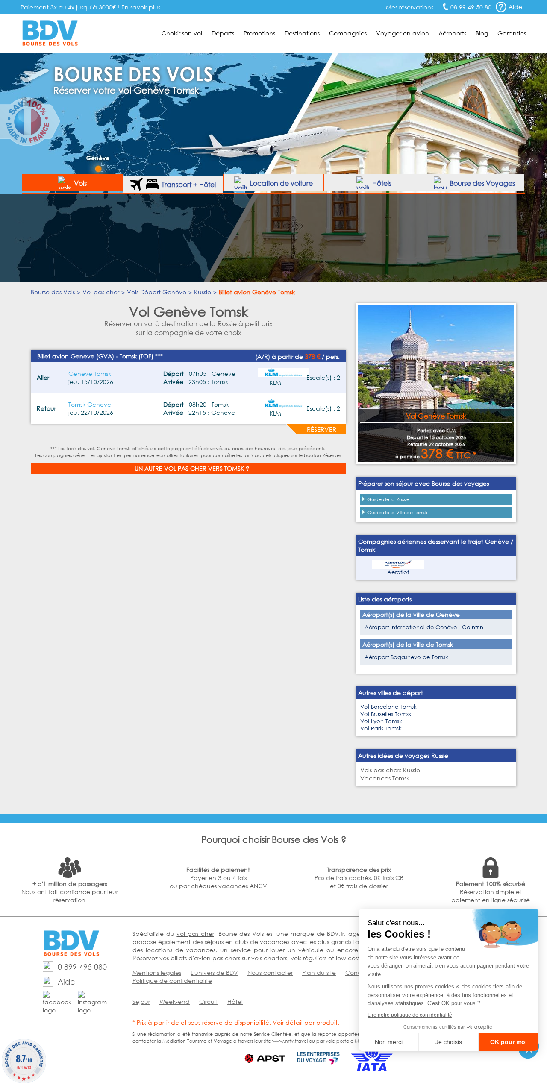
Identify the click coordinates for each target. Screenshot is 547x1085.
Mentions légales (156, 972)
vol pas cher (195, 934)
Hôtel (235, 1001)
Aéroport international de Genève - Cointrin (424, 627)
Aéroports (452, 33)
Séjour (141, 1001)
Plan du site (319, 972)
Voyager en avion (402, 33)
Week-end (174, 1001)
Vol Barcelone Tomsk (388, 706)
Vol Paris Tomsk (381, 728)
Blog (482, 33)
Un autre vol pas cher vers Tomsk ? (192, 468)
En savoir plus (140, 7)
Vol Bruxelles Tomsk (386, 714)
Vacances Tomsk (384, 778)
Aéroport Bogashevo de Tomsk (406, 657)
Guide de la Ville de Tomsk (397, 512)
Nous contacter (270, 972)
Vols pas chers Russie (390, 770)
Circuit (208, 1001)
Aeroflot (398, 572)
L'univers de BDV (214, 972)
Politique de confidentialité (172, 980)
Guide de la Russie (388, 499)
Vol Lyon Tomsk (381, 721)
